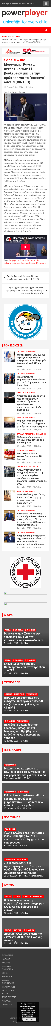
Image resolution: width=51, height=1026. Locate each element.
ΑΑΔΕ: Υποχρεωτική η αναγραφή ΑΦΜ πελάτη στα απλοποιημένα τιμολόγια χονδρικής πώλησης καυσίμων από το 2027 (32, 476)
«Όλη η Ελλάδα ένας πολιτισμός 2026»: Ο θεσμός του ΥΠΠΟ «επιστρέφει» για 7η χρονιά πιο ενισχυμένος (24, 837)
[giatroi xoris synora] (25, 50)
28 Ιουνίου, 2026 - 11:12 (27, 389)
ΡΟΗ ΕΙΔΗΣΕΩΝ (13, 345)
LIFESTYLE (7, 1004)
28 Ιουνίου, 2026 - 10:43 (27, 462)
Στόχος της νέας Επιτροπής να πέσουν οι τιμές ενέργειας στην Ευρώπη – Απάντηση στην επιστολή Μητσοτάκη (25, 290)
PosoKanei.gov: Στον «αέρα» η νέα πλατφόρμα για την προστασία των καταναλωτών (23, 637)
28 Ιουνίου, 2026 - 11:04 (27, 413)
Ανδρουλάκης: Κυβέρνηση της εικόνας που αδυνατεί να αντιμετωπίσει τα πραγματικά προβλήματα (31, 539)
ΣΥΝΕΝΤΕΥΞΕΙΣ (9, 997)
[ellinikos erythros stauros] (25, 558)
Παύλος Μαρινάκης (37, 263)
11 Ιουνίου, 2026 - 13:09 (14, 943)
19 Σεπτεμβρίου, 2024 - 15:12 (16, 87)
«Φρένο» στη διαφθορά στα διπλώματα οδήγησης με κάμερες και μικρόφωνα (32, 423)
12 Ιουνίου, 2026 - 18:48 (14, 741)
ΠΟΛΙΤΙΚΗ (8, 60)
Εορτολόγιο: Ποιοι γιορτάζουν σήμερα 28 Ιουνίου (29, 456)
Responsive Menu (46, 3)
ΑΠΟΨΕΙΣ (6, 1001)
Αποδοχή (29, 1019)
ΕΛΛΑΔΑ (20, 393)
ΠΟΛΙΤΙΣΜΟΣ (12, 817)
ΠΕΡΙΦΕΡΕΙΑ (30, 434)
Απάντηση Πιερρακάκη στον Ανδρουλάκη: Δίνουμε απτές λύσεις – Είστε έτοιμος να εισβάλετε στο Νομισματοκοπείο (32, 519)
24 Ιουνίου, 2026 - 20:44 (27, 506)
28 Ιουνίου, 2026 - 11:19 (27, 369)
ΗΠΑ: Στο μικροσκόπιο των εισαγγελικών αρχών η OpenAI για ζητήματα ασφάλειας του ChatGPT (23, 702)
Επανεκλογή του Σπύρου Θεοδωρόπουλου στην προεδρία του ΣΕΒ (25, 667)
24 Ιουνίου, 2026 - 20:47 (27, 487)
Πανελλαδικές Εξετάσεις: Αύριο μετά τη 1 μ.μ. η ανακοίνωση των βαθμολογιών (31, 498)
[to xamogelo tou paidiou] (25, 305)
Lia (31, 87)
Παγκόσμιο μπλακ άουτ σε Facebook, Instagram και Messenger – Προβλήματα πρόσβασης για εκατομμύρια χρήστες (22, 731)
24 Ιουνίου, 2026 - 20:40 (27, 528)
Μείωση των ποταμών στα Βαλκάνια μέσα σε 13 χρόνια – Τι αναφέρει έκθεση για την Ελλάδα (25, 772)
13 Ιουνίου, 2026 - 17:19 (14, 711)
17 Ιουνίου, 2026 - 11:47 (14, 643)
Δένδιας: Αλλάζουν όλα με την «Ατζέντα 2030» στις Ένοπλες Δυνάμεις (23, 937)
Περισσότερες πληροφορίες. (27, 1015)
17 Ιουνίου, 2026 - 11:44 (14, 673)
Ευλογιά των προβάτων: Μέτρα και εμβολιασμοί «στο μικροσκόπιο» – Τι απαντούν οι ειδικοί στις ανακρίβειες (24, 800)
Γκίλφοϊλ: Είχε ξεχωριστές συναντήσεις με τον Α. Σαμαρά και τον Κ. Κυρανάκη (32, 380)
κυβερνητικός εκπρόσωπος (16, 263)
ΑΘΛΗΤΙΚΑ (7, 976)
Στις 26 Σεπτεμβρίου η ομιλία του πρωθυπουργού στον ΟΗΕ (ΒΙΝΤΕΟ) (23, 277)
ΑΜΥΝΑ (9, 885)
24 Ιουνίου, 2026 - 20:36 (27, 547)
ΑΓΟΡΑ (8, 615)
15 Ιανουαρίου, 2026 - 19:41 (16, 808)
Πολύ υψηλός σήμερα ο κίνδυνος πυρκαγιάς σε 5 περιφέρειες (30, 440)
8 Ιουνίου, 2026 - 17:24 (13, 845)
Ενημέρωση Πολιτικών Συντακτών (24, 260)
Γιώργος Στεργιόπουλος (35, 876)
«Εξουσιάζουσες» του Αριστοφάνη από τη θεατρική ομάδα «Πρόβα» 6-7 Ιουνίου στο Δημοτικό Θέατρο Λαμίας (24, 867)
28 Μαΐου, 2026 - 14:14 (14, 876)
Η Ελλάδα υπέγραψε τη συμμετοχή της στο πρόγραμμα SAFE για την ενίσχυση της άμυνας (24, 905)
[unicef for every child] (25, 20)
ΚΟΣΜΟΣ (8, 694)
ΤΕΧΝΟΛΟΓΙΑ (12, 682)
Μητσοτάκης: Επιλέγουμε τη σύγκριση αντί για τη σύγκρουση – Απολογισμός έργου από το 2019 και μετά (31, 360)
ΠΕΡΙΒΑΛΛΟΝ (12, 750)
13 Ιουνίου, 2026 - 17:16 (14, 913)
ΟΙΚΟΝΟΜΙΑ (22, 467)
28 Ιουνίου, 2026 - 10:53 (27, 446)
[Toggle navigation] (5, 30)
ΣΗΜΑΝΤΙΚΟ (19, 60)
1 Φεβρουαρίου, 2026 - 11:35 (16, 778)
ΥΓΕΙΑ (4, 973)
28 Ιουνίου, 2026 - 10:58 (27, 430)
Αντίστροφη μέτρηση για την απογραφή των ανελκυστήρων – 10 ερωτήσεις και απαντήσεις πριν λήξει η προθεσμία (31, 403)
